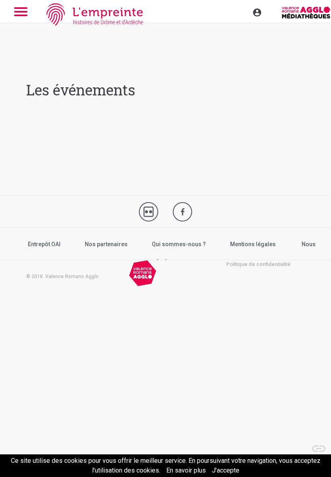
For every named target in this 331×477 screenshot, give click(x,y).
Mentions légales (253, 244)
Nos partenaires (106, 244)
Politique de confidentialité (258, 264)
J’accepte (225, 470)
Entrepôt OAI (44, 244)
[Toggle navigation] (239, 11)
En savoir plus (186, 470)
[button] (315, 445)
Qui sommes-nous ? (179, 244)
